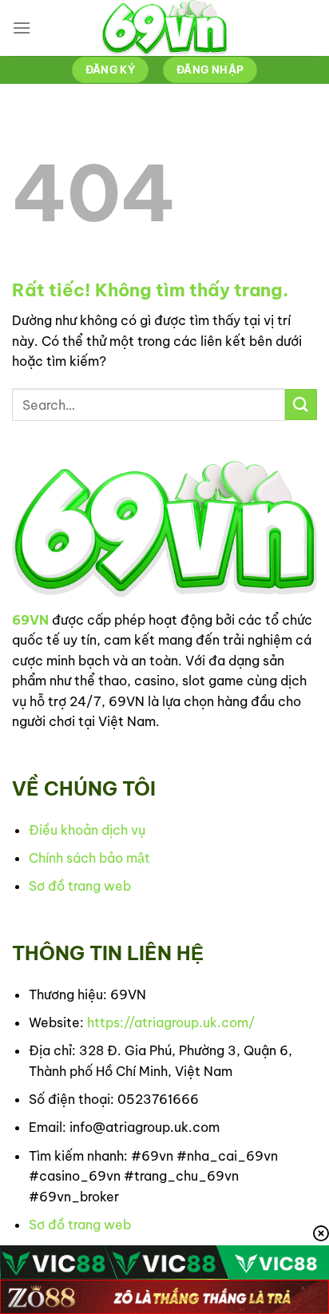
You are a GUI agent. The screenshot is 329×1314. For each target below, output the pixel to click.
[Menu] (21, 27)
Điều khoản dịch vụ (87, 830)
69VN (30, 620)
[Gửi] (301, 404)
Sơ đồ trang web (80, 886)
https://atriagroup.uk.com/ (171, 1022)
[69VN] (164, 28)
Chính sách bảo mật (89, 858)
